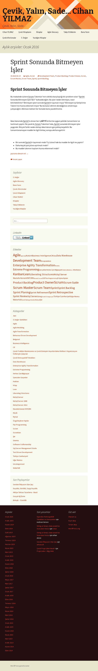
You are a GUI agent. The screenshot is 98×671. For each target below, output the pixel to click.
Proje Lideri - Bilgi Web (45, 551)
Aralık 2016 (9, 595)
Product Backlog (61, 76)
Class (55, 256)
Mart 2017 (9, 584)
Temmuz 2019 (10, 540)
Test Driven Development (22, 452)
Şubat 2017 (9, 587)
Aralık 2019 (9, 521)
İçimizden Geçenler (20, 377)
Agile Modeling (18, 327)
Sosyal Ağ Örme (19, 496)
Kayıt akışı (72, 521)
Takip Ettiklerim (70, 32)
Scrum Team (26, 78)
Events (57, 266)
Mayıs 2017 (9, 580)
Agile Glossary (52, 32)
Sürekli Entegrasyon (47, 296)
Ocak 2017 (9, 591)
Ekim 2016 (9, 599)
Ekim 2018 (9, 568)
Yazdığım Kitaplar (39, 38)
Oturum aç (72, 517)
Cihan (55, 529)
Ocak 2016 (9, 623)
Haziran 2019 (10, 544)
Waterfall (17, 299)
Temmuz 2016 (10, 603)
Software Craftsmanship (22, 444)
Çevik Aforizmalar (9, 38)
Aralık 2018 (9, 560)
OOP (44, 278)
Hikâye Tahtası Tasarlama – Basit (25, 492)
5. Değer (24, 38)
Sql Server (32, 296)
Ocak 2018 (9, 576)
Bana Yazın (85, 32)
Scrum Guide (71, 282)
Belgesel (16, 339)
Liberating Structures (42, 274)
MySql (15, 417)
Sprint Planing (21, 292)
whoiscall (40, 544)
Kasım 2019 (9, 524)
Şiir (41, 300)
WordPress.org (74, 528)
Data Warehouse (64, 255)
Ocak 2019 (9, 556)
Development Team (46, 76)
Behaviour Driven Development (25, 335)
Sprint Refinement (39, 292)
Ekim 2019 (9, 528)
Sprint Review (20, 296)
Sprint (34, 78)
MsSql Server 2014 (20, 405)
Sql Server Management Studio (25, 448)
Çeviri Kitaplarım (25, 32)
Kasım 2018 (9, 564)
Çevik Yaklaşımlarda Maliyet (31, 300)
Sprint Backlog (43, 78)
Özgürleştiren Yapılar (21, 421)
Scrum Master (15, 78)
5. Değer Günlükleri (20, 320)
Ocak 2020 (9, 517)
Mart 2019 (9, 552)
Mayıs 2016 (9, 607)
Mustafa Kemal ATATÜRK (23, 278)
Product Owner (74, 76)
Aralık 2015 (9, 627)
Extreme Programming (26, 269)
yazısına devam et (19, 153)
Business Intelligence (41, 255)
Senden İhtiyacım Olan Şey (23, 484)
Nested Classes (38, 278)
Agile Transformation (21, 331)
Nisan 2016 (9, 611)
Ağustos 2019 (10, 536)
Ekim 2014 (9, 650)
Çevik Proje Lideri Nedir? (46, 548)
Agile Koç (23, 256)
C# (52, 255)
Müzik (15, 413)
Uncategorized (18, 464)
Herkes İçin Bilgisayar (54, 270)
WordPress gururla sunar (19, 666)
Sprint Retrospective (61, 292)
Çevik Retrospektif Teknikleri (24, 358)
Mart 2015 (9, 639)
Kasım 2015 (9, 631)
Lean (27, 274)
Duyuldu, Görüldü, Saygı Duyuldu (25, 488)
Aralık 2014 (9, 643)
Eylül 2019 (9, 532)
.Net (14, 316)
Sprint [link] (82, 96)
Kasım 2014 (9, 646)
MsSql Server (60, 274)
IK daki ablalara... (67, 270)
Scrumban (17, 432)
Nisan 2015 (9, 635)
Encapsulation (46, 261)
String (39, 296)
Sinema (16, 440)
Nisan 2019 (9, 548)
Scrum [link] (31, 96)
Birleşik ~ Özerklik (20, 500)
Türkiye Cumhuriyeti (62, 296)
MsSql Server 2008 (20, 401)
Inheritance (77, 270)
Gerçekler (43, 270)
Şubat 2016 (9, 619)
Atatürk (29, 255)
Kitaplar (39, 32)
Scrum (32, 76)
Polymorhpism (62, 278)
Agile (27, 76)
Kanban (18, 274)
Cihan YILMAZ (8, 32)
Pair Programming (51, 278)
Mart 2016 (9, 615)
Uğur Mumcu (75, 296)
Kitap (15, 385)
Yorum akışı (72, 524)
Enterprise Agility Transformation (34, 265)
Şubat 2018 (9, 572)
